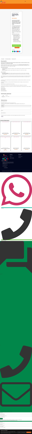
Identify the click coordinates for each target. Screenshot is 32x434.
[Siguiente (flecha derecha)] (31, 217)
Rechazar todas (23, 432)
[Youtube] (5, 159)
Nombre (2, 110)
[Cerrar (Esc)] (30, 0)
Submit (1, 418)
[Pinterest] (7, 158)
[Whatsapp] (3, 158)
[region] (16, 431)
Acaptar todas (28, 432)
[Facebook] (2, 158)
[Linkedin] (6, 158)
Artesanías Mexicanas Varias (15, 12)
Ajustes (19, 432)
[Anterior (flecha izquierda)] (1, 217)
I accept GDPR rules (2, 429)
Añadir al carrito (17, 47)
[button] (10, 2)
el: (4, 167)
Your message (1, 426)
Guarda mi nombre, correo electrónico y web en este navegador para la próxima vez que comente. (13, 115)
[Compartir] (31, 0)
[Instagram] (5, 158)
